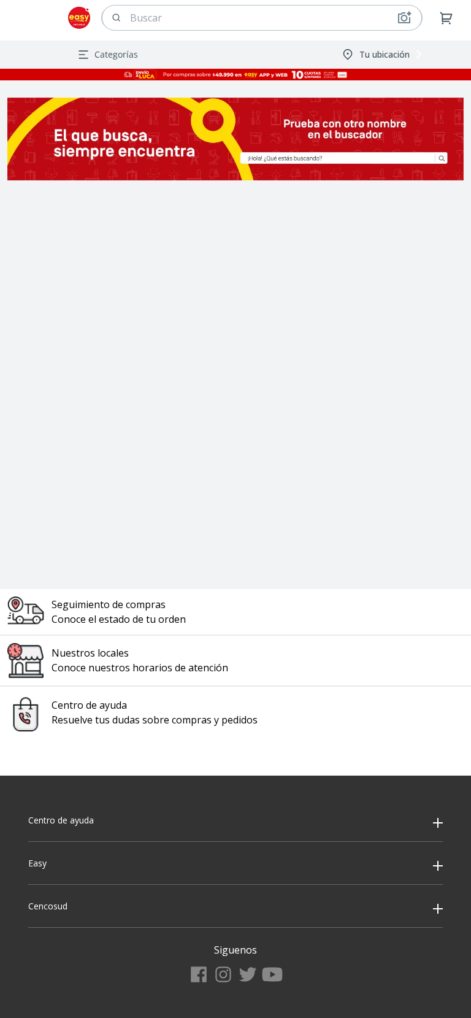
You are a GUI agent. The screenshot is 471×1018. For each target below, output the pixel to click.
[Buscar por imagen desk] (404, 18)
